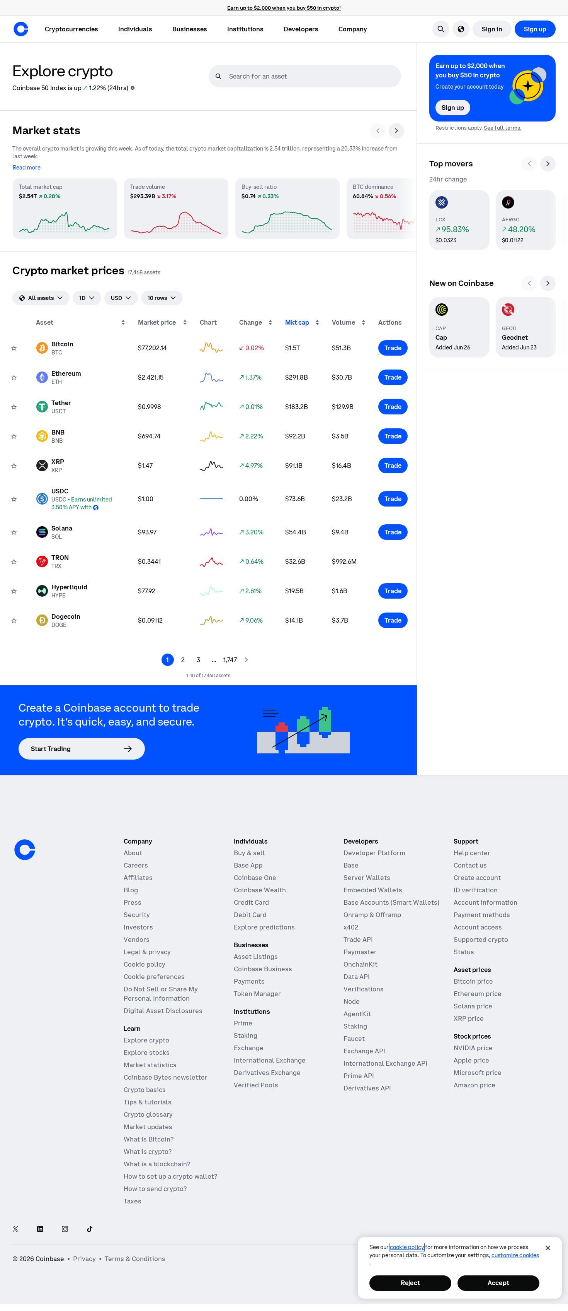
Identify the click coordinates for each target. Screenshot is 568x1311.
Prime (243, 1023)
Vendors (137, 939)
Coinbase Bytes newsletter (165, 1077)
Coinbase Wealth (260, 890)
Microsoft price (478, 1073)
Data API (357, 977)
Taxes (132, 1201)
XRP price (469, 1018)
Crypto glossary (148, 1114)
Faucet (354, 1038)
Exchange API (364, 1051)
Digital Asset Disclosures (163, 1011)
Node (352, 1001)
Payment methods (482, 915)
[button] (135, 29)
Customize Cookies (515, 1255)
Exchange (249, 1048)
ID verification (476, 890)
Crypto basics (145, 1090)
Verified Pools (256, 1085)
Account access (478, 927)
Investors (138, 927)
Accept (498, 1283)
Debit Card (250, 915)
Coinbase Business (263, 969)
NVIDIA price (473, 1048)
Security (137, 915)
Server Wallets (367, 877)
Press (132, 902)
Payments (249, 981)
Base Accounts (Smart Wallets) (391, 902)
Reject (410, 1283)
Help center (472, 853)
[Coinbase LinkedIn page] (40, 1229)
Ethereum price (478, 994)
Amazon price (474, 1085)
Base (351, 865)
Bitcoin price (473, 981)
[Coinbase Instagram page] (65, 1229)
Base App (248, 865)
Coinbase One (255, 877)
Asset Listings (256, 956)
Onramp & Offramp (372, 915)
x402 (351, 927)
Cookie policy (144, 964)
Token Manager (257, 994)
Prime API (359, 1076)
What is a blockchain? (157, 1164)
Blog (131, 890)
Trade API (358, 939)
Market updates (148, 1127)
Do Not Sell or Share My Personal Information (161, 993)
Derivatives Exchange (267, 1073)
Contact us (470, 865)
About (133, 853)
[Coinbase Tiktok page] (90, 1229)
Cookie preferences (154, 977)
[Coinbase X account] (15, 1229)
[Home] (20, 29)
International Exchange (270, 1060)
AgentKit (357, 1014)
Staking (245, 1035)
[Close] (548, 1248)
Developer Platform (374, 853)
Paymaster (360, 952)
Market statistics (150, 1065)
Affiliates (138, 877)
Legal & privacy (147, 952)
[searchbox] (314, 76)
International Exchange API (385, 1063)
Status (464, 952)
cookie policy (407, 1247)
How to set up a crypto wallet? (170, 1176)
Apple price (471, 1060)
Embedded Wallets (373, 890)
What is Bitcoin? (148, 1139)
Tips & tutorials (148, 1102)
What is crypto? (148, 1151)
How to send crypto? (155, 1189)
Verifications (364, 989)
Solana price (473, 1006)
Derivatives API (367, 1088)
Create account (477, 877)
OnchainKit (361, 964)
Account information (485, 902)
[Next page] (246, 660)
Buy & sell (249, 853)
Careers (136, 865)
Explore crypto (146, 1040)
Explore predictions (264, 927)
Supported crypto (481, 939)
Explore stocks (147, 1052)
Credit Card (251, 902)
